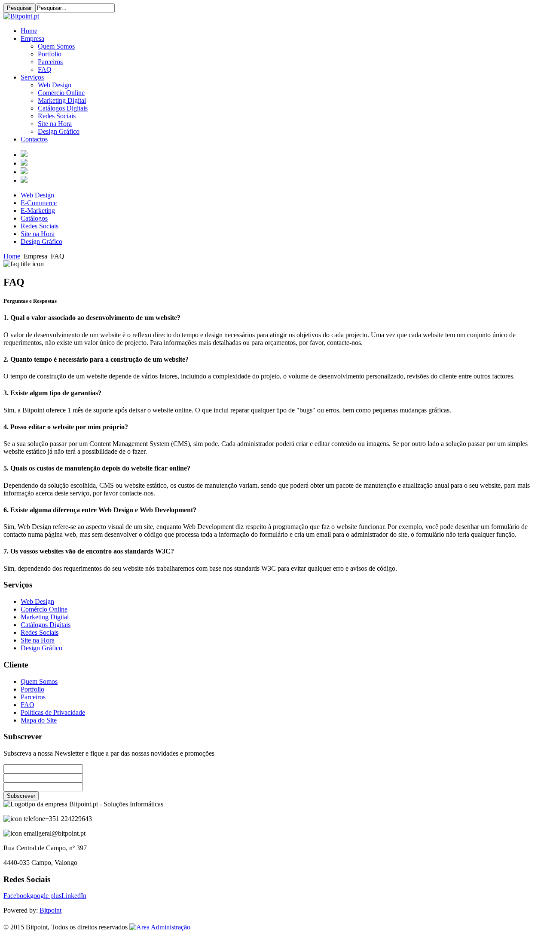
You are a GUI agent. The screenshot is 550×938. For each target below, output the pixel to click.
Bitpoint (50, 910)
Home (11, 256)
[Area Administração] (159, 927)
